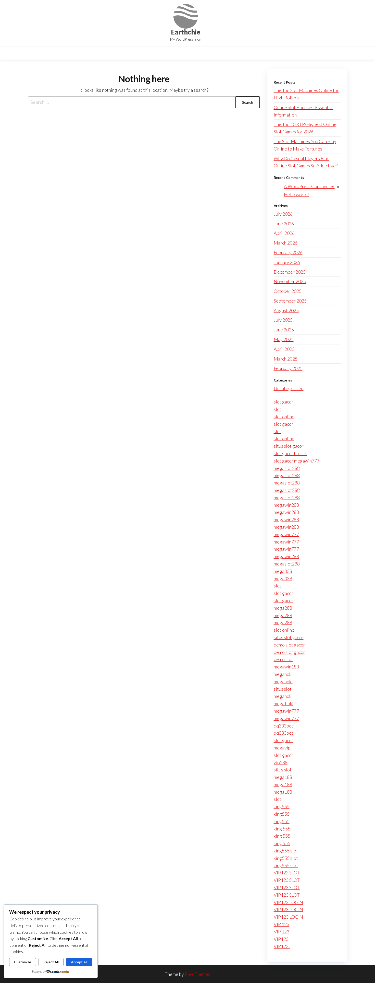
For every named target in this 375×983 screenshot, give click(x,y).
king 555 (282, 828)
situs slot (283, 689)
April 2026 (284, 233)
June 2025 (284, 329)
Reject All (51, 962)
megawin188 (286, 666)
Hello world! (296, 194)
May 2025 (284, 339)
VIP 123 (281, 924)
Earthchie (185, 32)
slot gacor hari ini (290, 453)
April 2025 (284, 349)
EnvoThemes (197, 974)
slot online (284, 416)
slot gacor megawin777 (296, 461)
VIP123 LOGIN (288, 902)
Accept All (79, 962)
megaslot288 (287, 468)
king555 (282, 806)
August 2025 (286, 310)
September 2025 (290, 301)
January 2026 (287, 262)
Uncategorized (289, 388)
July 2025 (283, 320)
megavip (282, 747)
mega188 (283, 777)
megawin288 (286, 505)
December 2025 (290, 272)
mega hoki (283, 703)
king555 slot (286, 850)
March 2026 (285, 243)
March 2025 (285, 359)
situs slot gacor (289, 446)
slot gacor (283, 401)
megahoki (283, 674)
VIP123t (282, 946)
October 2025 (288, 291)
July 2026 (283, 214)
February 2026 (288, 252)
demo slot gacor (289, 644)
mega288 (283, 608)
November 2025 (290, 281)
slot (277, 409)
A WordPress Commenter (309, 186)
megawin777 (286, 534)
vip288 (281, 762)
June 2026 (284, 223)
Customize (22, 962)
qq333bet (283, 725)
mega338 (283, 571)
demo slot (283, 659)
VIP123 (281, 939)
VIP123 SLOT (287, 872)
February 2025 (288, 368)
